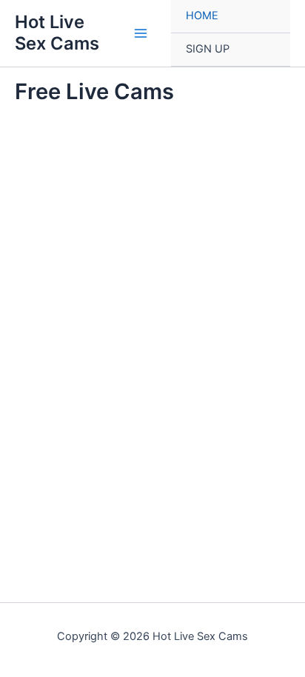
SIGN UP (207, 48)
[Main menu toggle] (140, 33)
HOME (202, 15)
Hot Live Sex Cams (57, 32)
